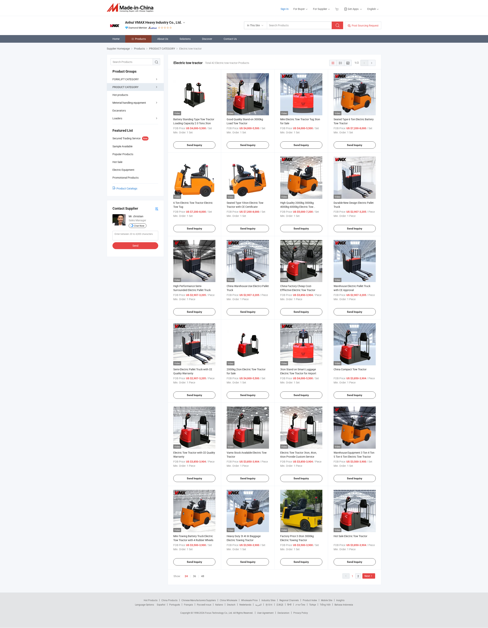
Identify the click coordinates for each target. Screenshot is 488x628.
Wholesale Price (249, 600)
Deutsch (231, 604)
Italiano (219, 604)
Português (174, 604)
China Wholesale (228, 600)
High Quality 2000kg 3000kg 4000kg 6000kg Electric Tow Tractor (297, 207)
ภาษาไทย (300, 604)
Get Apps (353, 9)
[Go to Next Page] (371, 63)
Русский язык (204, 604)
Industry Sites (268, 600)
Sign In (285, 9)
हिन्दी (289, 604)
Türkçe (312, 604)
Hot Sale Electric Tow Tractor (350, 536)
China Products (169, 600)
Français (188, 604)
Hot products (120, 95)
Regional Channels (289, 600)
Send (135, 245)
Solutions (185, 39)
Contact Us (230, 39)
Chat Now (139, 225)
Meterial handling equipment (129, 102)
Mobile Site (326, 600)
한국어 (269, 604)
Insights (340, 600)
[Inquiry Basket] (337, 9)
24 (186, 576)
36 (194, 576)
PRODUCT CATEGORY (125, 87)
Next (367, 576)
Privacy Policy (300, 612)
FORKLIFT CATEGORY (125, 79)
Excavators (119, 110)
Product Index (310, 600)
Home (116, 39)
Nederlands (245, 604)
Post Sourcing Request (365, 25)
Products (140, 39)
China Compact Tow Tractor (350, 369)
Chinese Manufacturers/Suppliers (198, 600)
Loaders (117, 118)
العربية (258, 604)
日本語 (279, 604)
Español (161, 604)
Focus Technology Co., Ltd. (219, 612)
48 (202, 576)
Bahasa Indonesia (344, 604)
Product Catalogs (126, 188)
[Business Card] (156, 208)
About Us (162, 39)
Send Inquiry (194, 145)
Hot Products (150, 600)
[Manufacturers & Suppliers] (131, 7)
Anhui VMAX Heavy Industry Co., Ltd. (153, 22)
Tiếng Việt (325, 604)
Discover (207, 39)
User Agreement (265, 612)
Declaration (283, 612)
